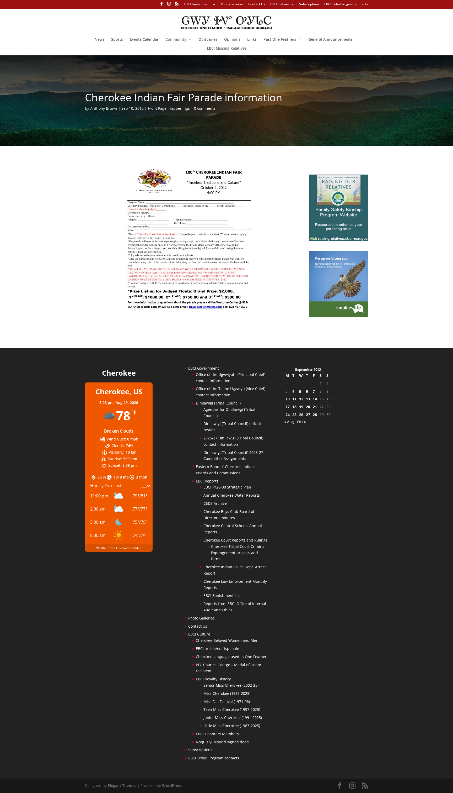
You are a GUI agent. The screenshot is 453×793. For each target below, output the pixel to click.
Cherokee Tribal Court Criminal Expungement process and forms (238, 552)
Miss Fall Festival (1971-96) (226, 701)
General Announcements (330, 40)
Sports (117, 40)
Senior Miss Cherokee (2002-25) (230, 685)
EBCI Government (197, 4)
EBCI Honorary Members (217, 733)
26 (301, 414)
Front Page (157, 108)
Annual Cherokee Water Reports (231, 495)
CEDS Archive (215, 503)
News (99, 40)
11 (294, 398)
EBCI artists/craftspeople (217, 648)
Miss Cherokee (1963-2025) (226, 693)
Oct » (301, 421)
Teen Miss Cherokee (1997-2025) (231, 709)
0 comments (204, 108)
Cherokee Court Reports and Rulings (235, 540)
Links (252, 40)
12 (301, 398)
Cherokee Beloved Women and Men (227, 640)
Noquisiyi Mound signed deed (222, 741)
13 (308, 398)
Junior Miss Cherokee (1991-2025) (232, 717)
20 (308, 406)
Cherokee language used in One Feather (231, 656)
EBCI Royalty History (213, 678)
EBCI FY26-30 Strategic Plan (227, 487)
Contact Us (256, 4)
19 (301, 406)
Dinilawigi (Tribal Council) (218, 403)
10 (287, 398)
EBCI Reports (207, 481)
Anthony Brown (103, 108)
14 (315, 398)
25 (294, 414)
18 (294, 406)
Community (175, 40)
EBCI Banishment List (222, 595)
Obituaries (207, 40)
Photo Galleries (232, 4)
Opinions (232, 40)
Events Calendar (144, 40)
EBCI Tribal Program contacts (346, 4)
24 (287, 414)
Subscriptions (309, 4)
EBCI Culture (279, 4)
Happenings (179, 108)
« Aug (289, 421)
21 (315, 406)
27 (308, 414)
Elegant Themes (122, 785)
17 (287, 406)
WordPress (172, 785)
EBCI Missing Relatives (226, 48)
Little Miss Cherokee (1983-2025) (231, 725)
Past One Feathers (279, 40)
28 (315, 414)
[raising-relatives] (338, 239)
